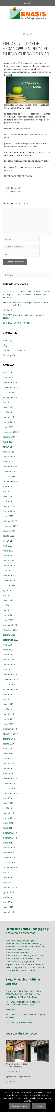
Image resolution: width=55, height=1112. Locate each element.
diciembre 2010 (10, 887)
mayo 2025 (8, 407)
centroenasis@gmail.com (19, 1076)
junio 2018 (7, 748)
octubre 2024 (9, 437)
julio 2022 (7, 540)
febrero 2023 (9, 511)
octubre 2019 (9, 684)
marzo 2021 (8, 610)
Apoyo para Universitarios (17, 949)
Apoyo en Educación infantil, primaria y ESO (25, 943)
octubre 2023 (9, 476)
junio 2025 (7, 402)
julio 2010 (7, 897)
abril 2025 (7, 412)
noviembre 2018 (10, 733)
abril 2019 (7, 709)
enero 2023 (8, 516)
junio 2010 (7, 902)
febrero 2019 (9, 719)
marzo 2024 (8, 451)
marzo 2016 (8, 813)
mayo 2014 (8, 828)
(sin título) (7, 310)
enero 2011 (8, 882)
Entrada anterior (13, 188)
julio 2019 (7, 694)
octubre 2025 (9, 392)
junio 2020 (7, 644)
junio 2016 (7, 798)
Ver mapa (12, 1081)
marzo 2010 (8, 912)
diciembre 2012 (10, 837)
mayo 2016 (8, 803)
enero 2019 (8, 724)
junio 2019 (7, 699)
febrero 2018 (9, 768)
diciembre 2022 (10, 521)
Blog (5, 345)
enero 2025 (8, 427)
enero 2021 (8, 620)
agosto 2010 (8, 892)
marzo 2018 (8, 763)
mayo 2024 (8, 441)
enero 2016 (8, 823)
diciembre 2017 (10, 778)
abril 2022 (7, 555)
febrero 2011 (9, 877)
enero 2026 (8, 377)
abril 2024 (7, 446)
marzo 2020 (8, 659)
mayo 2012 (8, 842)
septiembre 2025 (10, 397)
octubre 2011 (9, 862)
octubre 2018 (9, 738)
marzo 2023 (8, 506)
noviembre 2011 (10, 857)
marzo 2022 (8, 560)
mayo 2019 (8, 704)
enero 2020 (8, 669)
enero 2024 (8, 461)
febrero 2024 (9, 456)
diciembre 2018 (10, 729)
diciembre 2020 (10, 625)
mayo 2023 (8, 496)
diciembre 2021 (10, 575)
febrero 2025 (9, 422)
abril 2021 (7, 605)
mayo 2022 (8, 550)
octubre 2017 (9, 788)
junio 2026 (7, 372)
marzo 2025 (8, 417)
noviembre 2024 (10, 432)
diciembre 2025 (10, 382)
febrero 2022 (9, 565)
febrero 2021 (9, 615)
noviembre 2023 (10, 471)
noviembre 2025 (10, 387)
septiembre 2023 (10, 481)
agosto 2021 (8, 590)
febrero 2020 (9, 664)
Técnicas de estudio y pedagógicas (22, 940)
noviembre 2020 (10, 630)
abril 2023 (7, 501)
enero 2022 (8, 570)
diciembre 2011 (10, 852)
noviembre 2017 (10, 783)
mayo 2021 (8, 600)
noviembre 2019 (10, 679)
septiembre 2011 (10, 867)
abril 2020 (7, 654)
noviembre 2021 (10, 580)
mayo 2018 (8, 753)
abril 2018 (7, 758)
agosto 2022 (8, 536)
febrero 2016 (9, 818)
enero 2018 (8, 773)
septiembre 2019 (10, 689)
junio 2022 (7, 545)
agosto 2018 (8, 743)
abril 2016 (7, 808)
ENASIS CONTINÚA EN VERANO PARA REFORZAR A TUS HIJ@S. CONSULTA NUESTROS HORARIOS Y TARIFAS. (26, 294)
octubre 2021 (9, 585)
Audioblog (7, 340)
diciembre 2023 (10, 466)
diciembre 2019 (10, 674)
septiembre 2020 (10, 639)
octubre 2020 (9, 634)
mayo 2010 (8, 907)
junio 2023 (7, 491)
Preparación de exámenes (17, 952)
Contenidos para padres (14, 350)
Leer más (39, 1106)
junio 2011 (7, 872)
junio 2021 (7, 595)
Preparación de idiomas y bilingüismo (23, 958)
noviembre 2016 (10, 793)
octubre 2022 (9, 531)
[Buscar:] (27, 274)
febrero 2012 (9, 847)
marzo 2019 (8, 714)
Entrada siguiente (14, 191)
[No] (51, 1100)
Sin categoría (9, 355)
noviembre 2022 (10, 526)
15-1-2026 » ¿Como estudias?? (17, 322)
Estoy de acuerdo (20, 1106)
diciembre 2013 (10, 832)
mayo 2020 (8, 649)
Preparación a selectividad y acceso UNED (25, 955)
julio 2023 (7, 486)
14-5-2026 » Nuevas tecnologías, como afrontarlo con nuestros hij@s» (24, 1003)
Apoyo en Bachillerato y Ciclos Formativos (25, 946)
